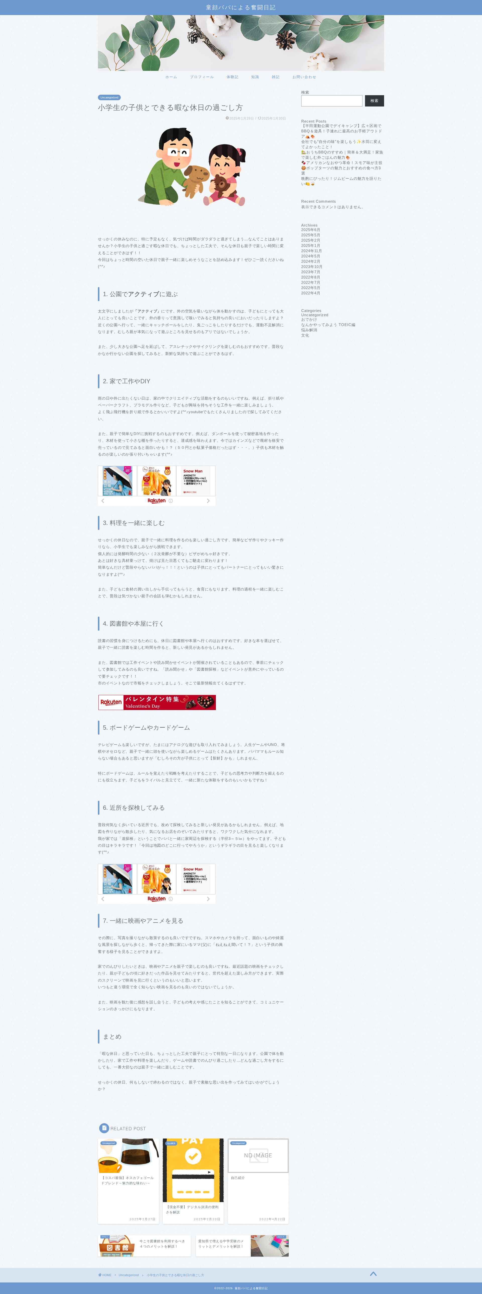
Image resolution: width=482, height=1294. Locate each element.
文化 (305, 335)
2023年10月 (312, 266)
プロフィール (202, 77)
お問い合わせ (304, 77)
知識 (255, 77)
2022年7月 (311, 282)
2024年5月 (311, 256)
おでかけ (309, 319)
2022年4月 (311, 293)
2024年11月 (311, 251)
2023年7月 (311, 272)
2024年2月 (311, 261)
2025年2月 (311, 240)
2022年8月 (311, 277)
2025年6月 (311, 230)
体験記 (233, 77)
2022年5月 (311, 288)
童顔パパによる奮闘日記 (241, 7)
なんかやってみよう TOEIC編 (328, 324)
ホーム (171, 77)
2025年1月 (311, 245)
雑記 (276, 77)
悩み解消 (309, 330)
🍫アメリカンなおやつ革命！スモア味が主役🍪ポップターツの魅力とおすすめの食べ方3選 (342, 167)
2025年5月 (311, 235)
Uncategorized (109, 97)
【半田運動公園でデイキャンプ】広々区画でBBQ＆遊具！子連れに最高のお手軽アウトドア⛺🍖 (341, 131)
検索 (305, 92)
